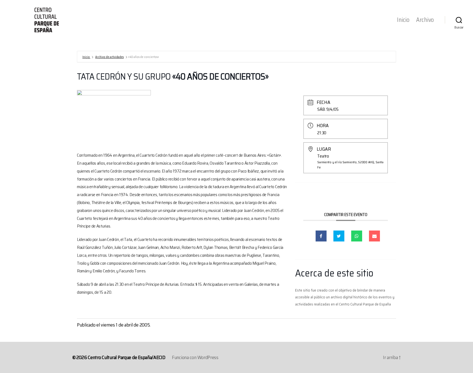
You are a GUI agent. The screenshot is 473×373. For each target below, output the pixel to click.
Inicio (403, 20)
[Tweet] (338, 236)
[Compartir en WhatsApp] (356, 236)
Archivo (425, 20)
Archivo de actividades (109, 57)
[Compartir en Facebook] (321, 236)
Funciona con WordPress (195, 357)
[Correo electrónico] (374, 236)
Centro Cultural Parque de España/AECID (126, 357)
